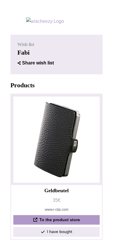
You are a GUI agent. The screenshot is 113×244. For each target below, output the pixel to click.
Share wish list (38, 62)
